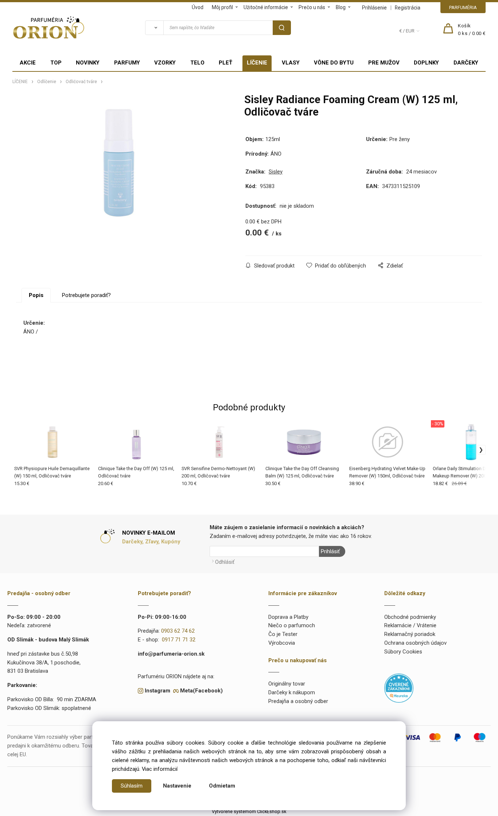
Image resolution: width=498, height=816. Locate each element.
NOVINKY (88, 62)
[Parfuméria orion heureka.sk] (398, 687)
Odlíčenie (46, 81)
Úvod (197, 7)
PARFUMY (127, 62)
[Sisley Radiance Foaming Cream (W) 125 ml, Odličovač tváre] (119, 163)
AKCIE (28, 62)
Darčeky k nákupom (291, 692)
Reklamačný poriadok (409, 634)
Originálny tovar (286, 683)
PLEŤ (225, 62)
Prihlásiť (330, 551)
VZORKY (165, 62)
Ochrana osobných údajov (415, 643)
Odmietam (222, 785)
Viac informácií (160, 769)
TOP (56, 62)
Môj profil (222, 7)
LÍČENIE (257, 62)
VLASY (291, 62)
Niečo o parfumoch (291, 625)
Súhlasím (132, 785)
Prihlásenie (374, 8)
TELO (197, 62)
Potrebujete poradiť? (86, 295)
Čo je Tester (282, 634)
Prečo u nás (312, 7)
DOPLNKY (426, 62)
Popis (36, 295)
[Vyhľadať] (154, 27)
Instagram (157, 690)
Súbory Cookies (403, 651)
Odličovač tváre (81, 81)
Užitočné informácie (266, 7)
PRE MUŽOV (384, 62)
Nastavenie (177, 785)
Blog (341, 7)
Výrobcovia (281, 643)
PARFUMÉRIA (463, 7)
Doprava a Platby (288, 617)
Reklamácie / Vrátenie (410, 625)
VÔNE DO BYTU (334, 62)
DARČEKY (466, 62)
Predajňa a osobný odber (298, 701)
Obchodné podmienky (410, 617)
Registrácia (407, 8)
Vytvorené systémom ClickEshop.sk (249, 811)
